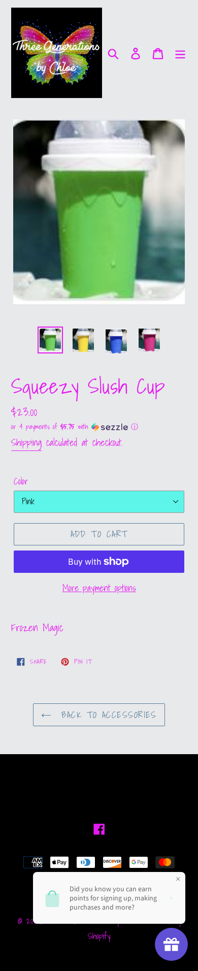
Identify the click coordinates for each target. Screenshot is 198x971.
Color (21, 481)
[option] (50, 340)
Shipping (26, 442)
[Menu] (180, 53)
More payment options (99, 588)
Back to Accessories (106, 714)
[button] (99, 426)
